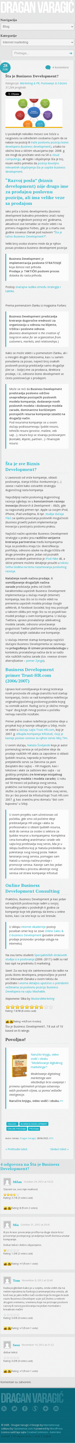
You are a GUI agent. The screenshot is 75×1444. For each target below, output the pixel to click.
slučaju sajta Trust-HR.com (36, 730)
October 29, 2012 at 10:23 (38, 1181)
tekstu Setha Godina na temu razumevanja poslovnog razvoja (36, 567)
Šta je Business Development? (31, 76)
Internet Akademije (33, 927)
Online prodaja (17, 1128)
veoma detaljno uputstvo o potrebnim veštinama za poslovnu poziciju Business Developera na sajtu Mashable (37, 987)
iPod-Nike (52, 558)
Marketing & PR (29, 83)
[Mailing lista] (56, 1409)
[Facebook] (25, 1409)
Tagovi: (12, 1123)
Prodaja (34, 1128)
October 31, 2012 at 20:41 (35, 1224)
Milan (17, 1181)
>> (61, 1101)
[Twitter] (14, 1409)
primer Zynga (34, 661)
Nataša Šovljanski (38, 745)
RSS (51, 1138)
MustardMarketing (42, 998)
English (47, 1436)
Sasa (16, 1345)
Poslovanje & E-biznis (54, 83)
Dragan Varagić (28, 1138)
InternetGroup (51, 1425)
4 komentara (60, 67)
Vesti (37, 1436)
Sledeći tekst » (59, 1149)
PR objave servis (22, 1436)
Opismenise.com (23, 1428)
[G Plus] (45, 1409)
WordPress (56, 1428)
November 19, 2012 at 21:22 (38, 1345)
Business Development (34, 1123)
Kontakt (5, 1436)
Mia (16, 1224)
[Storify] (35, 1409)
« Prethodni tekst (16, 1149)
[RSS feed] (4, 1409)
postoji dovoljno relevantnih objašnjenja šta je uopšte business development (35, 167)
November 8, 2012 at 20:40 (37, 1280)
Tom (16, 1280)
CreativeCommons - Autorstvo (44, 1432)
